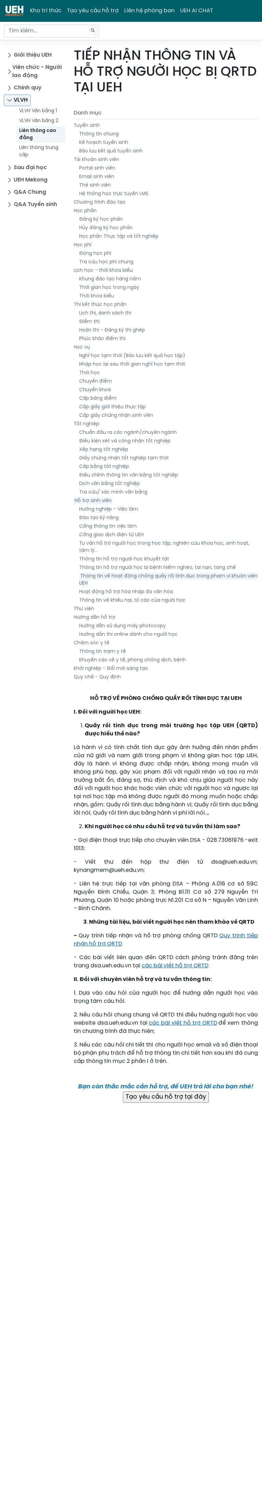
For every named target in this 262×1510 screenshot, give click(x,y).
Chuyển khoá (95, 390)
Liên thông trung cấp (38, 151)
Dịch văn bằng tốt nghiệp (109, 483)
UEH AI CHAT (196, 11)
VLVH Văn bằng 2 (38, 120)
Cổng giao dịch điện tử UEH (111, 535)
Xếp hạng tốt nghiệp (103, 449)
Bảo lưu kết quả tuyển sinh (111, 151)
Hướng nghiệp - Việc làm (108, 509)
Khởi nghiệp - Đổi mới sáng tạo (111, 668)
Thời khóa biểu (96, 296)
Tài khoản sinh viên (96, 159)
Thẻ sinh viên (95, 185)
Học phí (82, 245)
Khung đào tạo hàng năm (110, 279)
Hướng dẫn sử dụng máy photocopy (122, 626)
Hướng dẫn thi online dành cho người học (128, 634)
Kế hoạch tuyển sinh (103, 142)
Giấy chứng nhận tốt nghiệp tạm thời (124, 458)
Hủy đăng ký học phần (106, 228)
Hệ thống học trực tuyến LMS (113, 193)
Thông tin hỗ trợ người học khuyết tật (124, 559)
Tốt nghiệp (86, 424)
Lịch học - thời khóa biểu (103, 270)
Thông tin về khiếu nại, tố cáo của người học (132, 600)
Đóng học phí (95, 253)
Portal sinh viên (97, 168)
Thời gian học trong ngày (109, 287)
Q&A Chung (30, 192)
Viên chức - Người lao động (37, 71)
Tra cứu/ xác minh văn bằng (113, 492)
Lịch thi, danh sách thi (105, 313)
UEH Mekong (30, 180)
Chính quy (28, 88)
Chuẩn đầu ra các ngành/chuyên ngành (128, 432)
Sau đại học (30, 168)
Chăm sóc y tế (92, 643)
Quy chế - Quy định (97, 677)
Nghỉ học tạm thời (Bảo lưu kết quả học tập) (132, 355)
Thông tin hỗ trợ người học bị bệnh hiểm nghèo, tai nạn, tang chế (157, 567)
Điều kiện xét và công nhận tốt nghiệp (125, 441)
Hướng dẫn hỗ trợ (94, 617)
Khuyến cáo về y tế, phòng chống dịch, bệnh (132, 660)
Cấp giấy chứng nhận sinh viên (116, 415)
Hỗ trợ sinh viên (93, 500)
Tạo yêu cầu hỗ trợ (93, 11)
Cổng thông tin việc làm (108, 526)
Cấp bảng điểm (98, 398)
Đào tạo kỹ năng (99, 518)
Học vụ (82, 347)
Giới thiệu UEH (33, 55)
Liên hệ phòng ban (149, 11)
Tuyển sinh (87, 125)
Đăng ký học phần (101, 219)
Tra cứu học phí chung (106, 262)
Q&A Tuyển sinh (35, 204)
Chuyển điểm (95, 381)
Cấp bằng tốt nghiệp (104, 466)
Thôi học (89, 373)
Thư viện (84, 609)
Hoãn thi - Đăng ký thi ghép (112, 330)
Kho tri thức (45, 11)
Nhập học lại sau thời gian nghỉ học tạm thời (132, 364)
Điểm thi (89, 321)
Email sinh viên (96, 176)
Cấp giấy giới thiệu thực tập (112, 407)
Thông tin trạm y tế (102, 651)
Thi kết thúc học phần (100, 304)
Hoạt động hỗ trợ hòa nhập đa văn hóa (126, 592)
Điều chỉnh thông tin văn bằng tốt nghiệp (128, 475)
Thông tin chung (99, 134)
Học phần (85, 211)
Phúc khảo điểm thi (102, 338)
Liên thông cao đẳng (37, 134)
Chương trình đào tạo (100, 202)
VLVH (21, 100)
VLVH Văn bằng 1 (38, 111)
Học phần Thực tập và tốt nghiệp (119, 236)
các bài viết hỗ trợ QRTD (175, 966)
